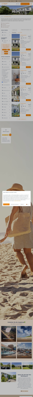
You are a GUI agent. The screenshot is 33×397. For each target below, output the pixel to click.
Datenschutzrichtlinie (17, 200)
